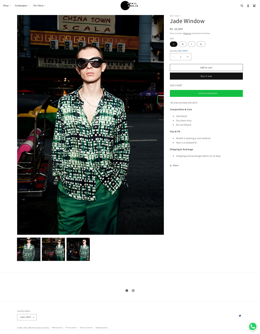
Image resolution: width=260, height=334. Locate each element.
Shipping (187, 33)
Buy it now (206, 76)
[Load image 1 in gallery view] (28, 249)
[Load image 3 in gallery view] (78, 249)
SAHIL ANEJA (28, 328)
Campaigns (21, 5)
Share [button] (175, 165)
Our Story (38, 5)
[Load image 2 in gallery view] (53, 249)
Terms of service (86, 327)
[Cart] (254, 5)
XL (201, 44)
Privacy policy (71, 327)
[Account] (248, 5)
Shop (6, 5)
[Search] (242, 5)
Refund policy (57, 327)
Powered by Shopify (41, 328)
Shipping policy (102, 327)
